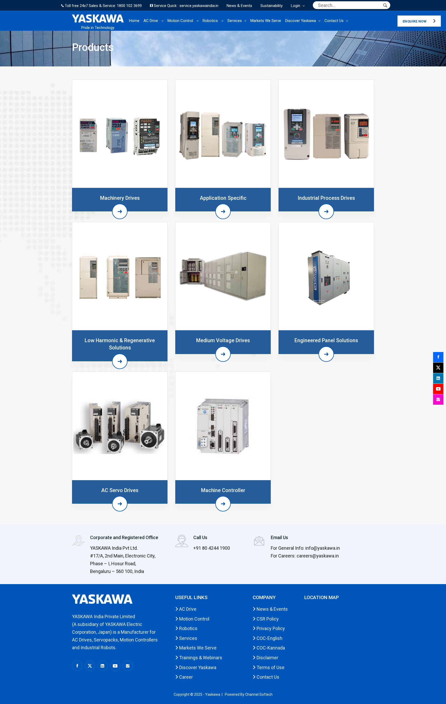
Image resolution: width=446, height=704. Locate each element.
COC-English (269, 638)
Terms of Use (270, 667)
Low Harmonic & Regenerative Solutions (120, 344)
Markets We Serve (265, 20)
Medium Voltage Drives (223, 340)
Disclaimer (267, 657)
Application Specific (223, 198)
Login (295, 5)
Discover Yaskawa (300, 20)
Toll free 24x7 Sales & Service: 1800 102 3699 (103, 5)
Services (234, 20)
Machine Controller (223, 490)
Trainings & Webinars (200, 657)
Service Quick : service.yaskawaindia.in (185, 5)
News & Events (239, 5)
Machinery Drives (120, 198)
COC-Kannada (270, 648)
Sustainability (271, 5)
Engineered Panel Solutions (326, 340)
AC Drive (151, 20)
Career (185, 677)
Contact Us (334, 20)
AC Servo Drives (119, 490)
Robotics (211, 20)
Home (134, 20)
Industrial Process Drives (326, 198)
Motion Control (181, 20)
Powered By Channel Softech (249, 694)
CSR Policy (267, 619)
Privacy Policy (270, 628)
